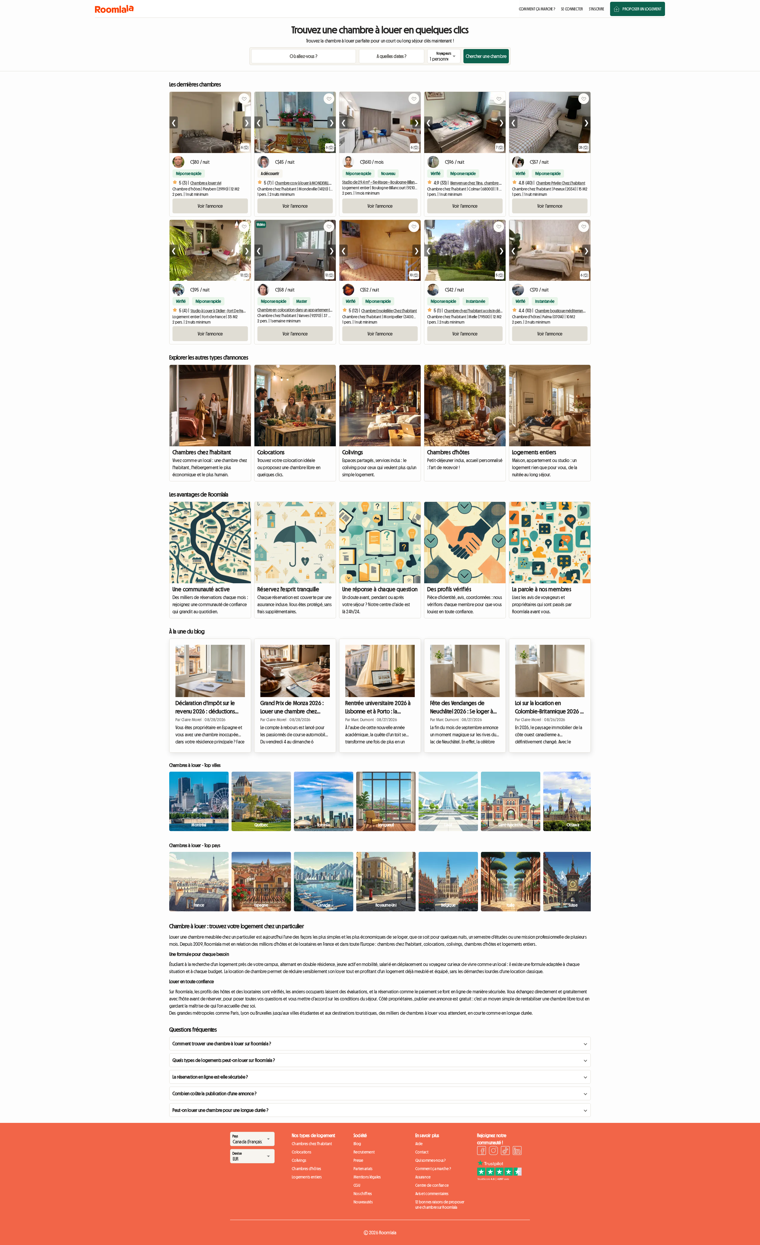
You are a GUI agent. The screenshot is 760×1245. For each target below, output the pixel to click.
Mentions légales (367, 1177)
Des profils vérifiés (449, 589)
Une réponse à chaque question (380, 589)
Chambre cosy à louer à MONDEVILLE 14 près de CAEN (315, 183)
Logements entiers (534, 452)
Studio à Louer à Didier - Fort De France (220, 311)
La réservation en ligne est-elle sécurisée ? (210, 1076)
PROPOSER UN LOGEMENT (642, 9)
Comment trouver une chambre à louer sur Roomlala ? (221, 1043)
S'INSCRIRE (596, 9)
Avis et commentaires (432, 1194)
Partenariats (363, 1169)
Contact (421, 1152)
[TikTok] (505, 1151)
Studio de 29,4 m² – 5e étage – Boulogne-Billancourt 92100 (387, 182)
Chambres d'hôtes (448, 452)
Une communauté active (201, 589)
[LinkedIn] (517, 1151)
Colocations (270, 452)
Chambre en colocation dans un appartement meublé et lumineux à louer (315, 310)
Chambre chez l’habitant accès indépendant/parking (486, 311)
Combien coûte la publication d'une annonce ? (214, 1093)
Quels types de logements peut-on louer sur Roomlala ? (223, 1060)
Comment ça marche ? (433, 1169)
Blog (357, 1144)
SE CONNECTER (572, 9)
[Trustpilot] (499, 1178)
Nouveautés (363, 1202)
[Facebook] (481, 1151)
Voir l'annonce (210, 206)
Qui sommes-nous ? (430, 1160)
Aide (418, 1144)
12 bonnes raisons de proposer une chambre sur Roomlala (439, 1204)
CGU (357, 1185)
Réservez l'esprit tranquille (288, 589)
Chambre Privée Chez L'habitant (560, 183)
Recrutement (364, 1152)
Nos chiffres (363, 1194)
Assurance (423, 1177)
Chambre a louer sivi (205, 183)
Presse (358, 1160)
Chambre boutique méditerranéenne (564, 311)
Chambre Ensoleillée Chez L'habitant (389, 311)
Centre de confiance (432, 1185)
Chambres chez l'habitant (201, 452)
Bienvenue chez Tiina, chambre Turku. (479, 183)
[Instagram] (493, 1151)
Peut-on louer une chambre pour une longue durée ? (220, 1110)
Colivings (352, 452)
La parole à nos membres (541, 589)
